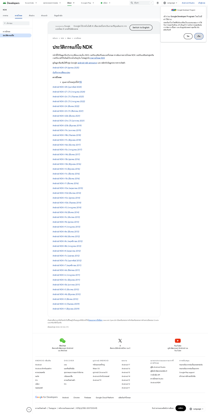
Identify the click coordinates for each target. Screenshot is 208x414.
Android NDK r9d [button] (66, 212)
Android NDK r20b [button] (67, 125)
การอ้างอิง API (155, 375)
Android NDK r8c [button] (68, 241)
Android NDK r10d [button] (67, 193)
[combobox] (142, 3)
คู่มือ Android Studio (157, 367)
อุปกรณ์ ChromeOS (100, 372)
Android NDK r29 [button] (66, 68)
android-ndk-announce (87, 63)
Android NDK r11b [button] (66, 178)
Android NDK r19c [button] (67, 130)
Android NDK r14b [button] (66, 154)
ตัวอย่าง (32, 15)
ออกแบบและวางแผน (50, 3)
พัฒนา (69, 3)
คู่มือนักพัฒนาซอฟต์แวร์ (158, 371)
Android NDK (155, 382)
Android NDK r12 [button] (66, 169)
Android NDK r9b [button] (66, 222)
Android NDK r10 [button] (67, 207)
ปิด (188, 36)
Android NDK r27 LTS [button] (69, 92)
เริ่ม (198, 36)
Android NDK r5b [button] (66, 285)
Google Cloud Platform (105, 398)
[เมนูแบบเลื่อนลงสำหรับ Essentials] (37, 3)
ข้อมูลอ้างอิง (58, 15)
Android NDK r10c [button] (66, 198)
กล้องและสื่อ (68, 376)
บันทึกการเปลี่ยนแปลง (61, 72)
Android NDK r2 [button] (66, 304)
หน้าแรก (55, 38)
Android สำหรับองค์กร (43, 368)
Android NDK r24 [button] (66, 106)
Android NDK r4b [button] (67, 294)
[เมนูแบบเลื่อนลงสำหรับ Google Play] (94, 3)
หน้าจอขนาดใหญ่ (99, 365)
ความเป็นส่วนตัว (69, 380)
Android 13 (126, 380)
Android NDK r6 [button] (66, 275)
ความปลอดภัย (40, 372)
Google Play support (187, 372)
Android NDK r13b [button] (66, 159)
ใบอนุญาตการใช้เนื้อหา (95, 320)
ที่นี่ (80, 82)
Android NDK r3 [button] (65, 299)
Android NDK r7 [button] (67, 265)
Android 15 (126, 372)
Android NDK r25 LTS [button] (69, 101)
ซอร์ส (37, 376)
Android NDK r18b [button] (67, 135)
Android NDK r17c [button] (67, 140)
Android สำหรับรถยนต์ (101, 376)
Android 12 (126, 384)
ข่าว (36, 380)
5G (65, 384)
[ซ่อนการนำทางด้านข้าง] (29, 409)
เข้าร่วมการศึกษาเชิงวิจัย (187, 376)
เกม (65, 365)
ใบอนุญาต (52, 408)
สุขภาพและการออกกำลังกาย (73, 372)
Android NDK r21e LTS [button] (68, 121)
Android (38, 365)
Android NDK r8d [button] (66, 236)
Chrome (76, 398)
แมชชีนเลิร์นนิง (69, 368)
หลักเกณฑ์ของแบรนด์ (66, 408)
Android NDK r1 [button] (66, 309)
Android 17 (126, 365)
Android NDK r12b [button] (67, 164)
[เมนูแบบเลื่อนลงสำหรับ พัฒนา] (75, 3)
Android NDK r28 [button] (67, 87)
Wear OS (96, 368)
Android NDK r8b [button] (67, 246)
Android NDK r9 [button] (66, 227)
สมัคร (180, 408)
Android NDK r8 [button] (67, 251)
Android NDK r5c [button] (66, 280)
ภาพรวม (5, 15)
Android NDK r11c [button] (66, 174)
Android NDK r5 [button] (66, 289)
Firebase (87, 398)
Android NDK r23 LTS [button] (68, 111)
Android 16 (126, 368)
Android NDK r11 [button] (66, 183)
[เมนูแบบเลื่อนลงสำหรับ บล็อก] (110, 3)
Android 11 (126, 388)
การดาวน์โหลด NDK (97, 58)
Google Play (86, 3)
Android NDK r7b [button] (67, 260)
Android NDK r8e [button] (66, 232)
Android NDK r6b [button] (66, 270)
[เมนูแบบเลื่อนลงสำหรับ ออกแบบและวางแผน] (61, 3)
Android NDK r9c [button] (66, 217)
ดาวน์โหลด (18, 15)
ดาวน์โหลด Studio (156, 379)
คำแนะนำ (44, 15)
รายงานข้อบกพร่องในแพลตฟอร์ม (191, 365)
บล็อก (105, 3)
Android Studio (188, 3)
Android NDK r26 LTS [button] (68, 96)
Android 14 (126, 376)
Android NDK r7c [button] (66, 256)
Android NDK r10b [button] (67, 203)
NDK (5, 10)
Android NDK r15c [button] (67, 150)
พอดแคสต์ (39, 388)
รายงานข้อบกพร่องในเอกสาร (189, 368)
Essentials (29, 3)
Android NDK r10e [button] (68, 188)
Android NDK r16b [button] (67, 145)
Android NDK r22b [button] (66, 116)
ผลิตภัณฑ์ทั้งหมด (125, 398)
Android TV (97, 380)
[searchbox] (16, 23)
